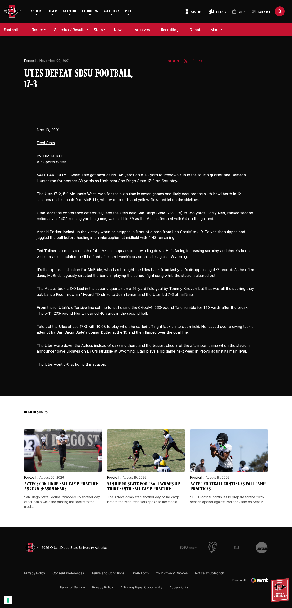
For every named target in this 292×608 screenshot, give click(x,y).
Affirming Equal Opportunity (141, 587)
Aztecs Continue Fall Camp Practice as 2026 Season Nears (61, 487)
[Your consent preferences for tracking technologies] (8, 600)
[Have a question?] (281, 590)
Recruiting (90, 11)
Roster (37, 29)
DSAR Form (140, 573)
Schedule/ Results (70, 29)
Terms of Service (72, 587)
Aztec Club (111, 11)
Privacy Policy (34, 573)
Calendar (264, 12)
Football (30, 61)
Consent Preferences (68, 573)
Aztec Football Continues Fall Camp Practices (228, 487)
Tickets (52, 11)
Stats (98, 29)
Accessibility (179, 587)
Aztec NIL (69, 11)
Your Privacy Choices (172, 573)
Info (128, 11)
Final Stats (46, 143)
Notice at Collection (209, 573)
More (215, 29)
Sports (36, 11)
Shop (238, 13)
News (119, 29)
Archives (142, 29)
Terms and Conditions (107, 573)
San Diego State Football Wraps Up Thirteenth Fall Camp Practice (143, 487)
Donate (197, 29)
